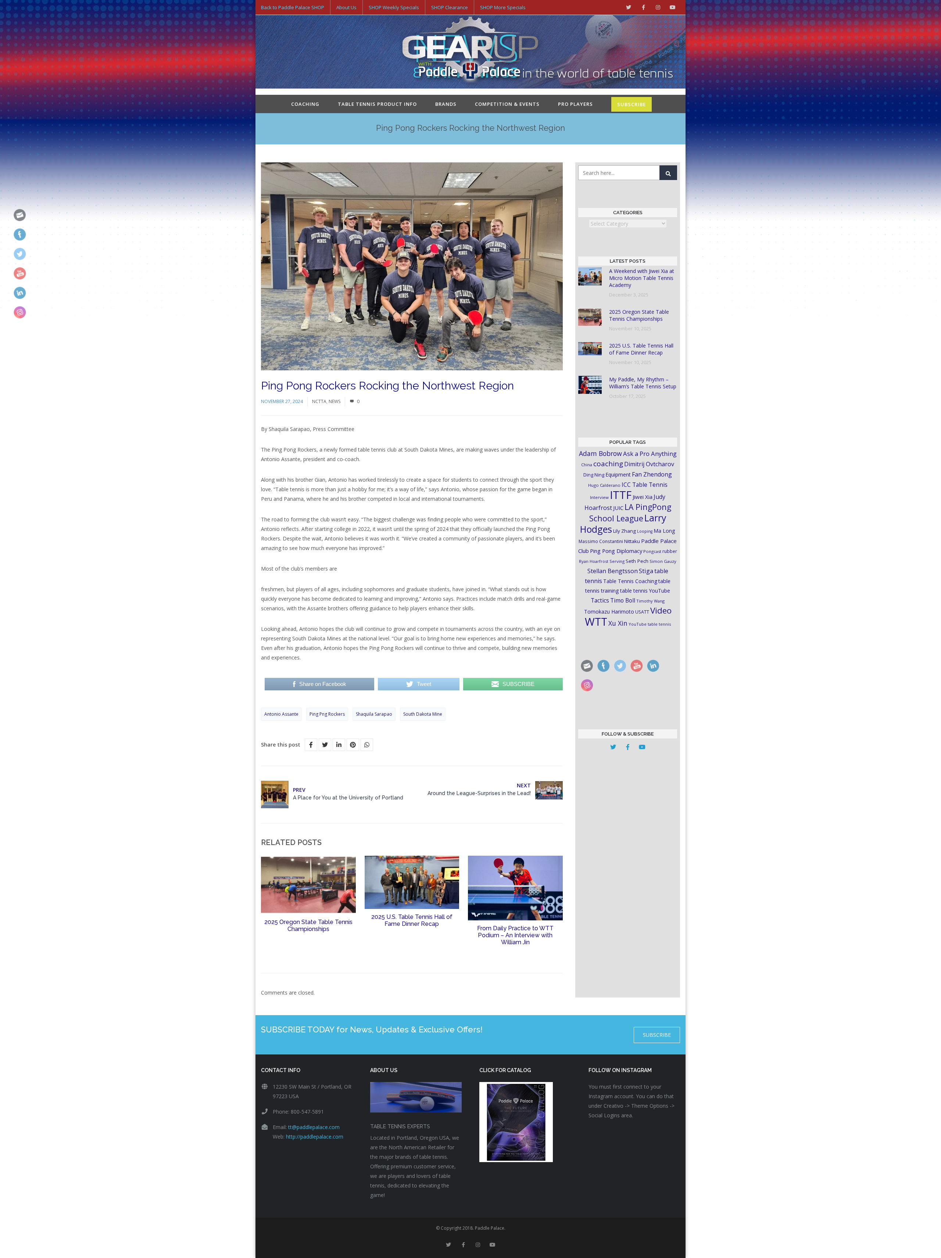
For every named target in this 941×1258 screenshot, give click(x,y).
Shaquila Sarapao (374, 714)
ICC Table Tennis (645, 485)
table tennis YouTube (645, 590)
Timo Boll (622, 600)
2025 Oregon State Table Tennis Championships (308, 925)
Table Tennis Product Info (377, 104)
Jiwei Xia (642, 496)
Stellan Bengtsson (612, 571)
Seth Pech (637, 561)
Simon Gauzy (663, 561)
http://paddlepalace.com (314, 1136)
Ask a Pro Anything (650, 453)
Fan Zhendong (652, 474)
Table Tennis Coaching (630, 581)
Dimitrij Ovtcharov (649, 464)
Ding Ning (593, 475)
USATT (642, 612)
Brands (446, 104)
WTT (596, 621)
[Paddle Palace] (470, 52)
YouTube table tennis (650, 624)
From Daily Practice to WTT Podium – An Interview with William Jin (515, 935)
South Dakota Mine (422, 714)
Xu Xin (617, 623)
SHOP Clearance (449, 7)
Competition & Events (507, 104)
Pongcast (652, 551)
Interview (599, 497)
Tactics (600, 600)
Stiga (646, 571)
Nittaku (632, 541)
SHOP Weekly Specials (394, 7)
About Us (346, 7)
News (334, 401)
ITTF (620, 495)
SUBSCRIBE (631, 104)
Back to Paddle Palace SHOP (292, 7)
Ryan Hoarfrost (593, 561)
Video (661, 610)
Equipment (618, 474)
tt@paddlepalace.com (314, 1127)
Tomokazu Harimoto (609, 611)
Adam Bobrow (600, 453)
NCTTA (319, 401)
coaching (608, 463)
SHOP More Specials (503, 7)
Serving (617, 561)
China (586, 464)
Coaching (305, 104)
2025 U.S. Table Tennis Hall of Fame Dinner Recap (411, 920)
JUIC (618, 507)
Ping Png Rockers (327, 714)
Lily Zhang (624, 531)
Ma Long (664, 530)
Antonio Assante (281, 714)
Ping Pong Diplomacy (616, 550)
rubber (669, 551)
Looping (644, 531)
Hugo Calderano (604, 485)
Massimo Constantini (601, 541)
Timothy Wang (650, 601)
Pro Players (575, 104)
